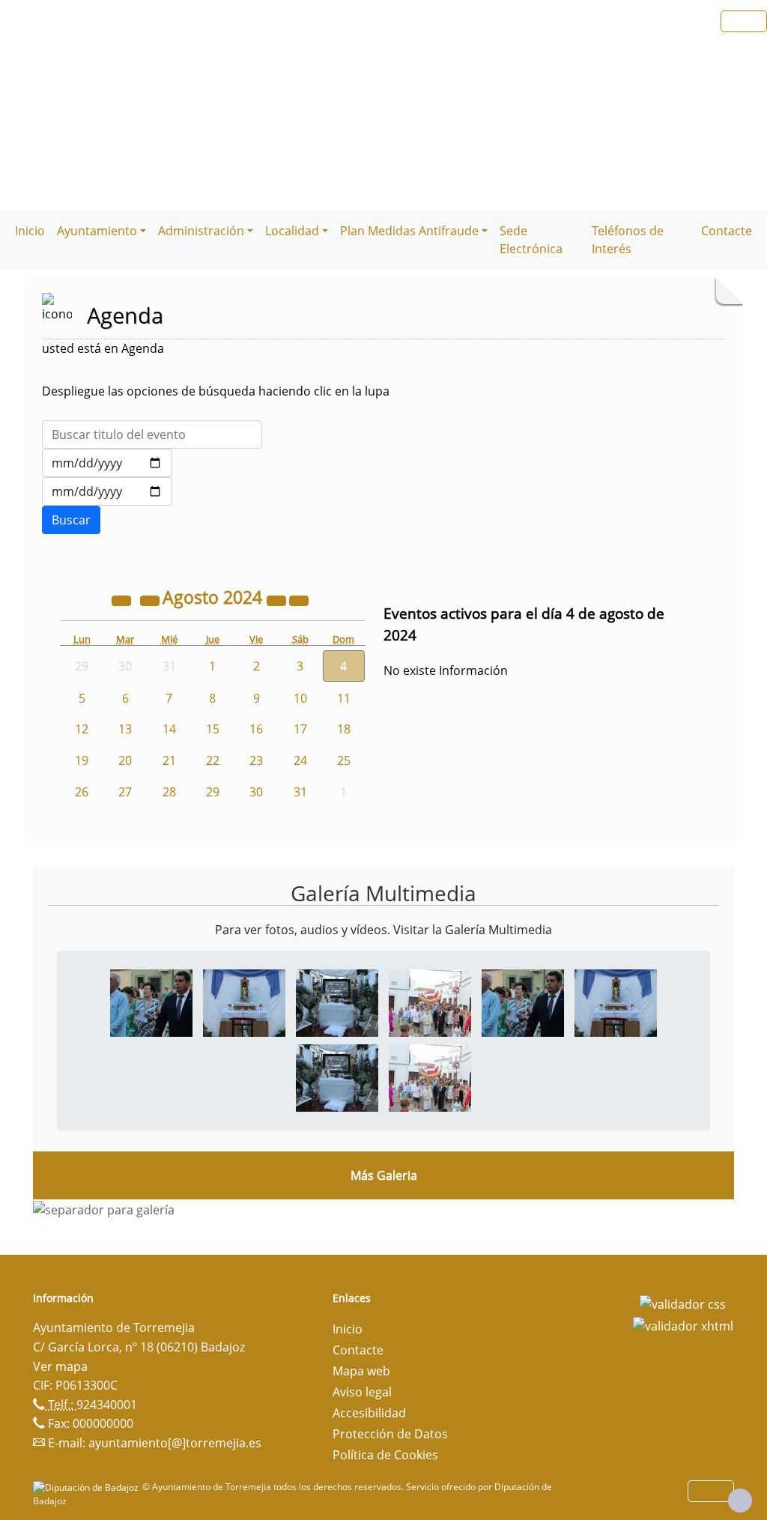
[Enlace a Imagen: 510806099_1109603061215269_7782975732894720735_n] (337, 1001)
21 (169, 760)
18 (344, 729)
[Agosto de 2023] (123, 599)
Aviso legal (362, 1392)
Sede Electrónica (531, 239)
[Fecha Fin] (107, 491)
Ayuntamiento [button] (97, 230)
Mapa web (361, 1371)
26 (81, 792)
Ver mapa (60, 1366)
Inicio (30, 230)
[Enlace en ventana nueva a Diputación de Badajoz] (87, 1486)
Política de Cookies (385, 1455)
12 (81, 729)
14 (169, 729)
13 (125, 729)
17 (300, 729)
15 (212, 729)
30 (256, 792)
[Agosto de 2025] (278, 599)
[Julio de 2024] (151, 599)
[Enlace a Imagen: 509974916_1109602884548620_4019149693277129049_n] (244, 1001)
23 (256, 760)
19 (81, 760)
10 (300, 698)
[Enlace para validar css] (683, 1303)
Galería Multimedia (383, 893)
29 (212, 792)
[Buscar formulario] (71, 520)
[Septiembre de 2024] (299, 599)
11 (344, 698)
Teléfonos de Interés (628, 239)
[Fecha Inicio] (107, 463)
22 (212, 760)
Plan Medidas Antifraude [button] (409, 230)
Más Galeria (384, 1175)
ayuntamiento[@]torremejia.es (174, 1443)
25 (344, 760)
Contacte (726, 230)
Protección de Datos (390, 1434)
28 (169, 792)
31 (300, 792)
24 (300, 760)
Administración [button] (201, 230)
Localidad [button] (292, 230)
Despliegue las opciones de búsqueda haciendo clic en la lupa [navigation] (215, 391)
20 (125, 760)
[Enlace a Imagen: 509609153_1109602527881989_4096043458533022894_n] (151, 1001)
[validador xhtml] (683, 1325)
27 (125, 792)
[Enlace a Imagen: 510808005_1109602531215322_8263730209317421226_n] (430, 1001)
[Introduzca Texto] (152, 434)
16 (256, 729)
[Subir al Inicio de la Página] (740, 1501)
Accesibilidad (369, 1413)
